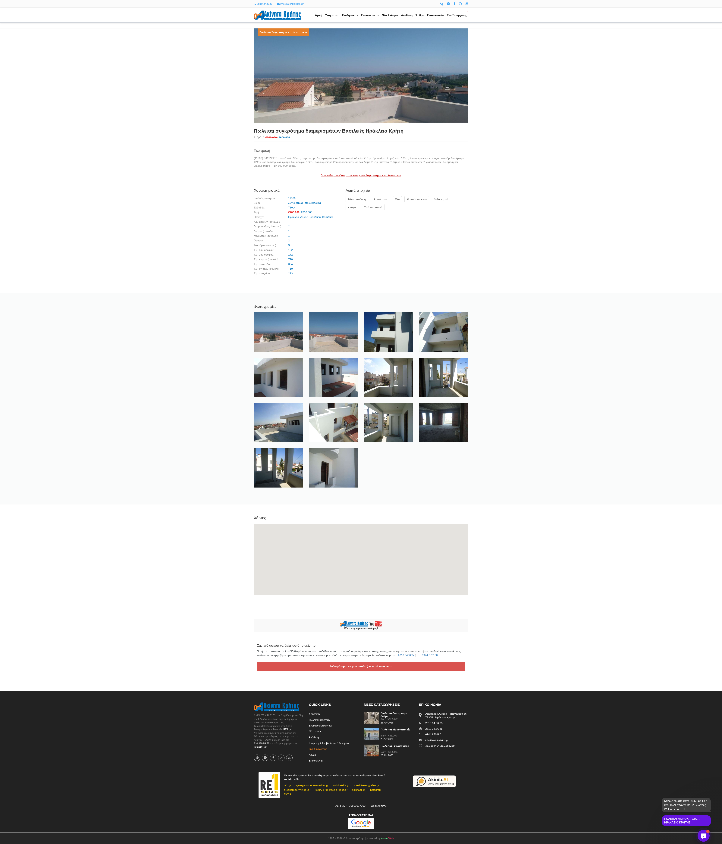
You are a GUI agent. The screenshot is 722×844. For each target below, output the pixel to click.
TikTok (287, 794)
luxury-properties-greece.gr (331, 789)
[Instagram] (460, 4)
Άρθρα (420, 15)
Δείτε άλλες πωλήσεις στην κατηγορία (361, 175)
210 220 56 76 (261, 743)
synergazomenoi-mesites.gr (312, 785)
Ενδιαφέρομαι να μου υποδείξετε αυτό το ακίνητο (361, 666)
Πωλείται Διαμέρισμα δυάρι (394, 714)
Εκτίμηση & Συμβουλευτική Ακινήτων (329, 743)
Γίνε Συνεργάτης (457, 15)
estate (387, 838)
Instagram (375, 789)
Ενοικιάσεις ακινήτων (320, 725)
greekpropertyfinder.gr (297, 789)
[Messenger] (448, 4)
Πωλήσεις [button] (349, 15)
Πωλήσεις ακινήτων (319, 719)
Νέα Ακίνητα (390, 15)
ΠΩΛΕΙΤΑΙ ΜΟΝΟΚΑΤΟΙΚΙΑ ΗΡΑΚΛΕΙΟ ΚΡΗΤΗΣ (681, 820)
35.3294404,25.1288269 (440, 745)
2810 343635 (264, 3)
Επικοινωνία (435, 15)
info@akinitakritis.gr (292, 3)
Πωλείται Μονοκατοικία (395, 729)
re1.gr (287, 785)
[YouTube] (467, 4)
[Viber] (441, 4)
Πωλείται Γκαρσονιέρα (395, 745)
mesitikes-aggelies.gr (366, 785)
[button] (704, 836)
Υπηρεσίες (332, 15)
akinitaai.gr (358, 789)
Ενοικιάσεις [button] (369, 15)
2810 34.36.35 (434, 723)
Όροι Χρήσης (379, 805)
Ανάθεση (407, 15)
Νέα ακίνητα (315, 731)
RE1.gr (287, 729)
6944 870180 (430, 655)
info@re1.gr (260, 747)
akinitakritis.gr (341, 785)
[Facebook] (454, 4)
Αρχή (318, 15)
